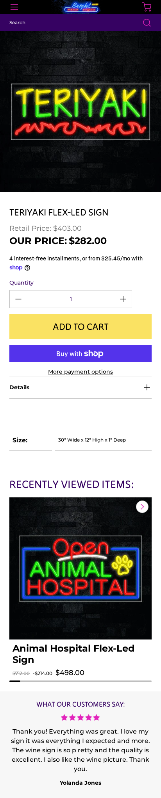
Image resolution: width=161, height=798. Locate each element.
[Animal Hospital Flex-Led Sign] (80, 568)
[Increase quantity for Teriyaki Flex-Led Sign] (123, 299)
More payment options (80, 371)
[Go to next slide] (141, 506)
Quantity (21, 282)
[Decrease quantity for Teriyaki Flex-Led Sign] (18, 299)
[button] (25, 680)
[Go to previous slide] (124, 506)
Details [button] (19, 387)
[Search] (143, 22)
